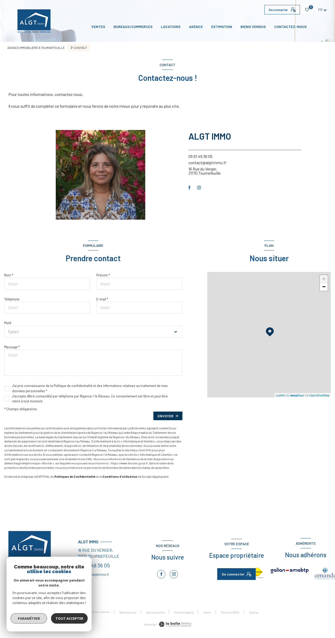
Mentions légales (183, 612)
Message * (12, 347)
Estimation (221, 27)
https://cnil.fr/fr (140, 450)
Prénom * (103, 275)
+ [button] (324, 279)
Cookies (253, 612)
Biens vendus (253, 27)
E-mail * (102, 299)
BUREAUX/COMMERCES (133, 27)
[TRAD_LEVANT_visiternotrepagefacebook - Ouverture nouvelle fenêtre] (189, 188)
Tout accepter (69, 618)
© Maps (295, 395)
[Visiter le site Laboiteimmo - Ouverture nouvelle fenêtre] (174, 624)
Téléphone (11, 299)
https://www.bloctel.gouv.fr (129, 463)
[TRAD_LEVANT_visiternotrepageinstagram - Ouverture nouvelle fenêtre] (199, 188)
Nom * (8, 275)
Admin (207, 612)
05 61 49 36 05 (200, 156)
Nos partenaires (155, 612)
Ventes (98, 27)
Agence (196, 27)
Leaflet (280, 395)
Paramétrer (29, 618)
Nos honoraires (127, 612)
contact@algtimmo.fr (207, 162)
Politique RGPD (230, 612)
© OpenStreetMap (318, 395)
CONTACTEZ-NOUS (290, 27)
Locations (171, 27)
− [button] (324, 286)
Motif (7, 323)
